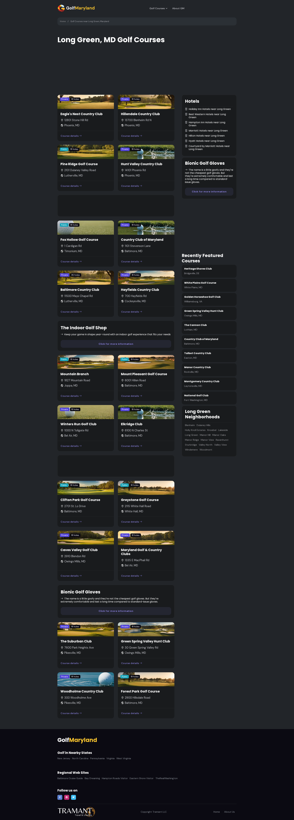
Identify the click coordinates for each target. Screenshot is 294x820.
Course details (70, 135)
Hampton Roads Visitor (115, 778)
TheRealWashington (166, 778)
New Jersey (63, 758)
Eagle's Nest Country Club (81, 114)
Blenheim (190, 425)
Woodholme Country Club (81, 691)
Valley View (220, 444)
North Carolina (80, 758)
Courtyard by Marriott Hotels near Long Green (209, 148)
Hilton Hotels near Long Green (207, 135)
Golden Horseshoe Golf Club (202, 297)
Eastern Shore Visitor (142, 778)
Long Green (191, 435)
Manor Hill (205, 435)
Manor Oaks (219, 435)
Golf (80, 8)
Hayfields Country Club (140, 289)
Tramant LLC (160, 811)
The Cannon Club (195, 325)
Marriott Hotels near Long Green (208, 130)
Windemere (191, 449)
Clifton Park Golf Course (80, 500)
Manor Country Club (197, 367)
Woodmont (206, 449)
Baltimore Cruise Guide (70, 778)
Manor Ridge (192, 439)
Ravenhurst (222, 439)
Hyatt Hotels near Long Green (206, 141)
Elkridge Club (131, 424)
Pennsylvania (97, 758)
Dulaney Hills (203, 425)
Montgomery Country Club (201, 381)
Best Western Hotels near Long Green (207, 116)
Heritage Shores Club (198, 268)
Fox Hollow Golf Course (79, 239)
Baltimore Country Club (79, 289)
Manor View (207, 439)
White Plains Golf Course (200, 283)
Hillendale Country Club (140, 114)
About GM (178, 8)
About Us (229, 811)
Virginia (110, 758)
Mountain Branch (74, 374)
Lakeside (223, 430)
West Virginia (123, 758)
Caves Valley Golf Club (79, 550)
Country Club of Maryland (142, 239)
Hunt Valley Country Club (141, 164)
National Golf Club (196, 395)
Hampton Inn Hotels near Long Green (207, 124)
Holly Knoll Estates (195, 430)
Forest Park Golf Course (140, 691)
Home (63, 21)
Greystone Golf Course (140, 500)
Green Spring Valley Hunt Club (145, 641)
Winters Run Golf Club (78, 424)
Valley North (205, 444)
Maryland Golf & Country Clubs (141, 552)
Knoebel (211, 430)
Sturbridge (191, 444)
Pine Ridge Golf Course (79, 164)
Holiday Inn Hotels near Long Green (210, 109)
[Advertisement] (116, 205)
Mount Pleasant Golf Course (144, 374)
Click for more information (116, 343)
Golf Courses (157, 8)
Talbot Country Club (197, 353)
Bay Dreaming (92, 778)
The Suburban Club (76, 641)
